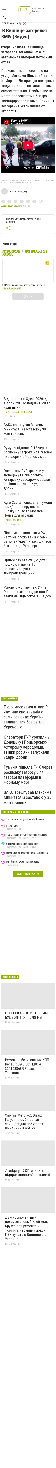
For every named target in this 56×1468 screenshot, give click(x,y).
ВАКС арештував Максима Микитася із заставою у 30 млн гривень (25, 429)
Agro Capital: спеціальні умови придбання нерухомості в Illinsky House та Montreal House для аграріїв (28, 509)
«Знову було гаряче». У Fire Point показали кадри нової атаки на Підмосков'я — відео (27, 591)
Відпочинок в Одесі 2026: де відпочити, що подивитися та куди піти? (27, 403)
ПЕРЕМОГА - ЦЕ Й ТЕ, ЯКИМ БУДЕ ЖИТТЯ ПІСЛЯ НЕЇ (26, 1015)
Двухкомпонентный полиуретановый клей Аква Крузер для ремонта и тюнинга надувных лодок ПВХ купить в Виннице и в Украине (27, 1228)
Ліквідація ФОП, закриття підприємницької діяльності (27, 1172)
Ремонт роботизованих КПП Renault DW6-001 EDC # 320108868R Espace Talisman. (27, 1066)
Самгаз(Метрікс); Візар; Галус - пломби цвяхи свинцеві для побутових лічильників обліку (24, 1121)
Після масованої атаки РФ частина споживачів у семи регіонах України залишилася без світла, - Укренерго (27, 539)
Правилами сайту (11, 288)
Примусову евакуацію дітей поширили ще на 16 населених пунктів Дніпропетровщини (25, 566)
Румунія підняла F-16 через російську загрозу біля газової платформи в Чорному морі (28, 452)
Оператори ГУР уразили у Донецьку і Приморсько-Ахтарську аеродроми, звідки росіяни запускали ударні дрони (27, 479)
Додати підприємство (28, 873)
